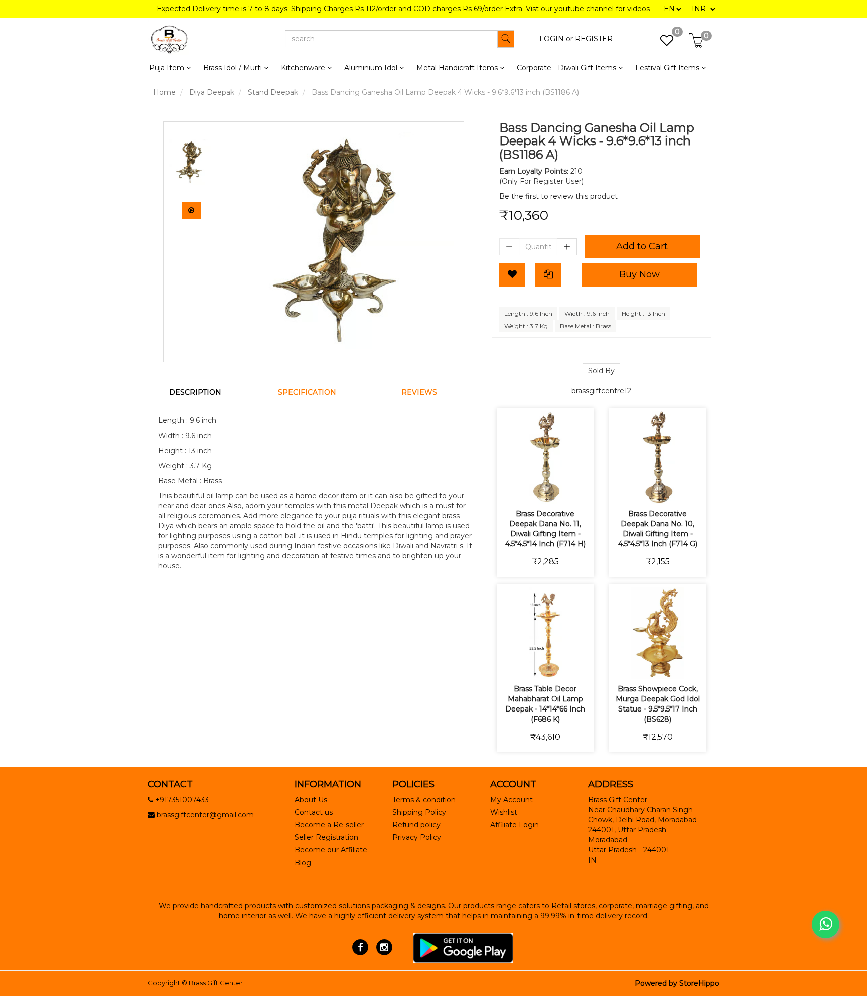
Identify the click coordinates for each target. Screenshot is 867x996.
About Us (311, 799)
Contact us (314, 812)
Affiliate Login (514, 824)
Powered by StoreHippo (677, 983)
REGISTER (594, 38)
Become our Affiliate (331, 850)
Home (164, 92)
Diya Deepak (211, 92)
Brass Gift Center (216, 983)
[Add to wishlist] (533, 489)
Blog (303, 862)
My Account (511, 799)
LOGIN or (556, 38)
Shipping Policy (419, 812)
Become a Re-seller (329, 824)
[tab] (201, 392)
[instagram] (384, 947)
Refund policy (416, 824)
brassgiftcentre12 (601, 390)
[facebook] (360, 947)
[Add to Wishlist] (512, 275)
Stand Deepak (273, 92)
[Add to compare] (557, 489)
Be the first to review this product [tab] (558, 196)
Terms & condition (424, 799)
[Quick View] (581, 489)
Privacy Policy (416, 837)
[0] (661, 43)
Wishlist (503, 812)
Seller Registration (326, 837)
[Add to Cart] (510, 489)
